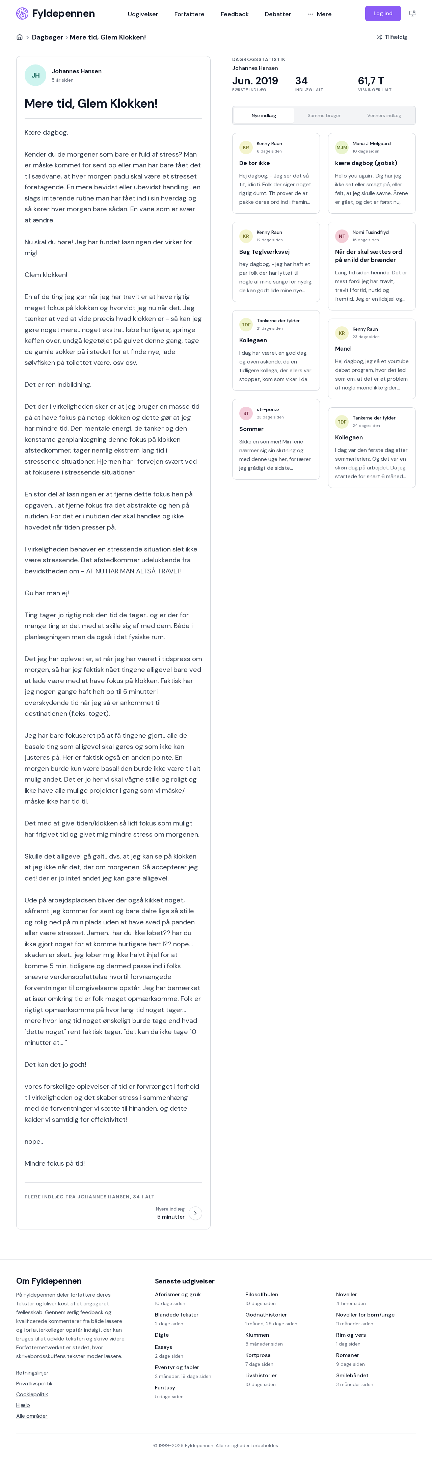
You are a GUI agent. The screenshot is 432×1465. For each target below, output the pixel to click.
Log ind (383, 13)
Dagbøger (47, 37)
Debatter (278, 14)
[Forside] (19, 37)
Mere (324, 14)
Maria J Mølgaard (372, 143)
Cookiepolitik (32, 1394)
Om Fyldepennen (49, 1281)
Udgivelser (143, 14)
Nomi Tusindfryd (371, 232)
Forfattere (189, 14)
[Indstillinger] (412, 13)
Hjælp (23, 1405)
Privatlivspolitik (34, 1383)
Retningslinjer (32, 1372)
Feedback (235, 14)
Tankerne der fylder (278, 321)
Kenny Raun (269, 143)
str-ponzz (268, 409)
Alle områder (32, 1415)
